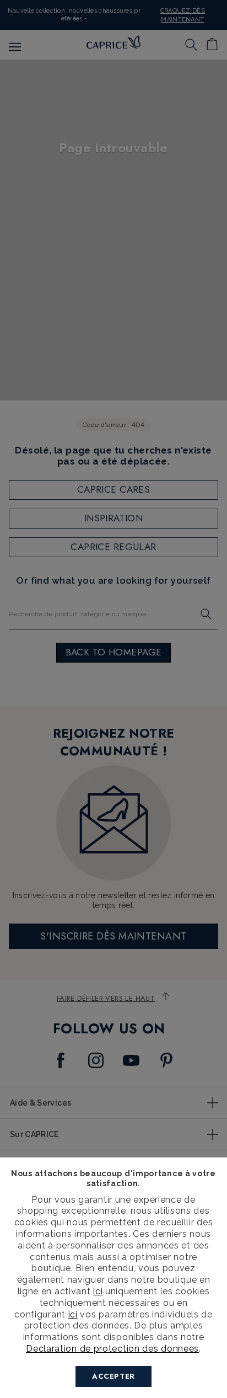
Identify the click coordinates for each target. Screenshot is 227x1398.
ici (97, 1291)
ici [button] (73, 1314)
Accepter (113, 1376)
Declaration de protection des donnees (112, 1348)
